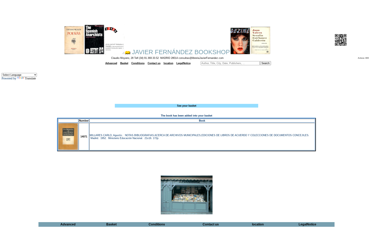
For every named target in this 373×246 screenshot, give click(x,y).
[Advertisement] (186, 11)
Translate (30, 78)
